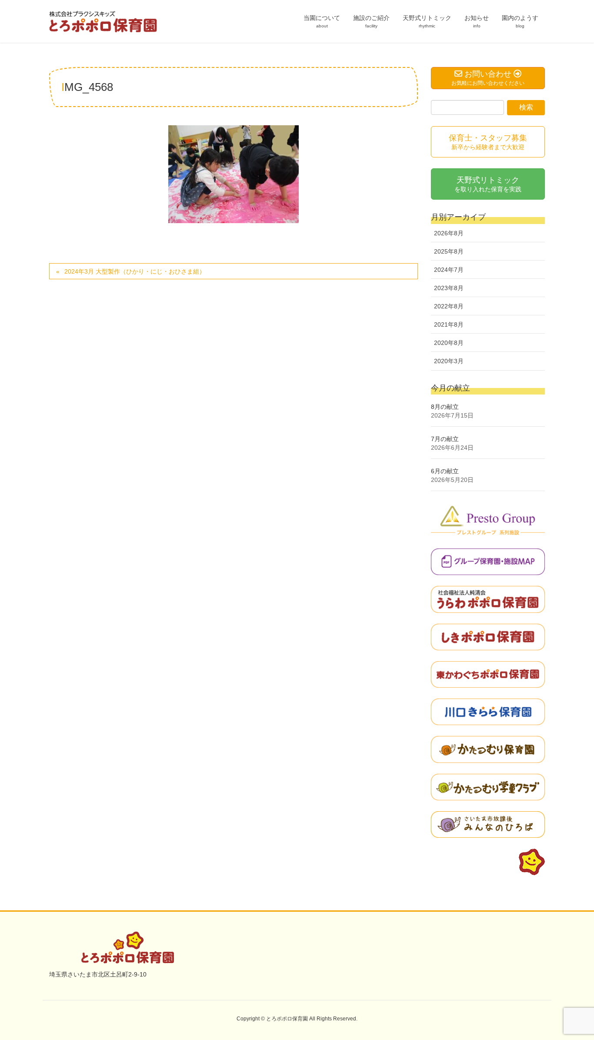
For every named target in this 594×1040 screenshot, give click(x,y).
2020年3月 (449, 361)
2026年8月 (449, 233)
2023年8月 (449, 287)
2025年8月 (449, 251)
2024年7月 (449, 269)
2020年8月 (449, 342)
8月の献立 (445, 406)
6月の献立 (445, 471)
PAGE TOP (572, 1001)
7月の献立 (445, 438)
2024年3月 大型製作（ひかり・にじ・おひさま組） (134, 271)
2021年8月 (449, 324)
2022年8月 (449, 306)
